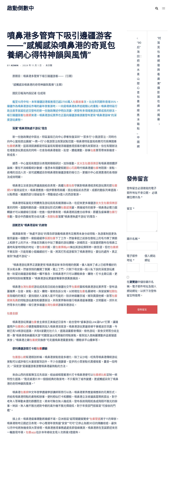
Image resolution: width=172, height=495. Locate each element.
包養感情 (66, 207)
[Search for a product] (156, 8)
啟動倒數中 (20, 8)
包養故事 (78, 101)
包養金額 (12, 313)
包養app (31, 432)
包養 (93, 150)
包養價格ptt (62, 247)
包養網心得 (22, 326)
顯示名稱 (133, 238)
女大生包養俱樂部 (87, 163)
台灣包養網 (27, 286)
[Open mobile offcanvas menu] (163, 8)
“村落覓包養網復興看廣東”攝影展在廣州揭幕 (159, 78)
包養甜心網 (19, 357)
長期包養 (52, 216)
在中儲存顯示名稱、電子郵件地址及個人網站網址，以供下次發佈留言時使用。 (141, 288)
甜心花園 (71, 168)
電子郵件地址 (132, 258)
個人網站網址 (150, 258)
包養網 (27, 115)
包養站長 (68, 185)
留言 (130, 208)
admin (14, 65)
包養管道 (95, 418)
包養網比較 (99, 374)
